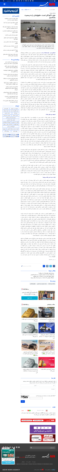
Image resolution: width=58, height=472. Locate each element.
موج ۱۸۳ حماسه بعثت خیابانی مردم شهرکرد (11, 42)
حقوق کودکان (32, 284)
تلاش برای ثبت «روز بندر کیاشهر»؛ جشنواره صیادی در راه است (11, 19)
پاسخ (23, 410)
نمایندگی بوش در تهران (7, 124)
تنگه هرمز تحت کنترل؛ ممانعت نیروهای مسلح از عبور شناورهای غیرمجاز (11, 88)
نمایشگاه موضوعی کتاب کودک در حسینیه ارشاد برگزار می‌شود (42, 278)
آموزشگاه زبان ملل (10, 126)
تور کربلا (15, 113)
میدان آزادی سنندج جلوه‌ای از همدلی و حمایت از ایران (10, 31)
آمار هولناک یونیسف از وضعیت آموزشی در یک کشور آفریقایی (42, 275)
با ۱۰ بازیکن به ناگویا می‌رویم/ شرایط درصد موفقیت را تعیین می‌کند (11, 83)
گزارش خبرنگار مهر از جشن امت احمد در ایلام (10, 23)
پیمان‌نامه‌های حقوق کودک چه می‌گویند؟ (46, 273)
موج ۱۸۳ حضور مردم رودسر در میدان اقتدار (10, 50)
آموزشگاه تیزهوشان (6, 122)
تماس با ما (28, 462)
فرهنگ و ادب (52, 9)
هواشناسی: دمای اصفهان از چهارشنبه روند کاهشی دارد (11, 71)
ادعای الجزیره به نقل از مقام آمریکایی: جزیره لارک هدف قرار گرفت (10, 93)
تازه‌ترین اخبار (15, 16)
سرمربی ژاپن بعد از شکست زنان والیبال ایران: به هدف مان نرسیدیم (11, 62)
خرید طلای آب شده (14, 111)
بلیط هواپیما (16, 124)
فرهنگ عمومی (46, 9)
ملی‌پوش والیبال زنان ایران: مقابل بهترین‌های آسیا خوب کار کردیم (11, 66)
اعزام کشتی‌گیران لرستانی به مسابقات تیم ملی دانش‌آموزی (10, 79)
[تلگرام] (19, 447)
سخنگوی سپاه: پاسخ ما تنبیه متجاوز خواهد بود (11, 38)
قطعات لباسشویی (15, 122)
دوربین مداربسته (7, 115)
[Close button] (14, 448)
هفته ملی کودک (51, 284)
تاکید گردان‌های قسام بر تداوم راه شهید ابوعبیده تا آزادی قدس (11, 97)
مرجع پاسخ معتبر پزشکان (11, 117)
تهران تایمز (15, 131)
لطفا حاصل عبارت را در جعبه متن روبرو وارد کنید (45, 396)
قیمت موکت (6, 111)
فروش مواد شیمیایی (11, 120)
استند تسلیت (7, 113)
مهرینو (4, 129)
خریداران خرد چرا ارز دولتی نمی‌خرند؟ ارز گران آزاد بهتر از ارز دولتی (11, 75)
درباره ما (34, 462)
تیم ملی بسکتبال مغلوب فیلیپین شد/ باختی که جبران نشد (10, 101)
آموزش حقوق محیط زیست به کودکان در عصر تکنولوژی (43, 276)
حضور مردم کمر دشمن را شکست (11, 35)
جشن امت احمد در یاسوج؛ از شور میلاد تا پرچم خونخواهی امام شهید (10, 27)
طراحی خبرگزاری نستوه (49, 469)
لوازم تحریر (6, 108)
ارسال (23, 401)
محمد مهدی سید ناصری (42, 284)
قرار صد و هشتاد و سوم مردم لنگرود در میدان (11, 46)
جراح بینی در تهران (14, 108)
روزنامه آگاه (7, 131)
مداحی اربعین (15, 115)
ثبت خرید (29, 298)
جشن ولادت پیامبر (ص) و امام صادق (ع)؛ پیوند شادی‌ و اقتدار (10, 55)
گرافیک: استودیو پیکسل (38, 469)
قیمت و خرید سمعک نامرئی (13, 129)
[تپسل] (22, 289)
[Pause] (40, 299)
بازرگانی (23, 462)
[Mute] (42, 299)
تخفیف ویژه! (8, 462)
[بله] (17, 447)
